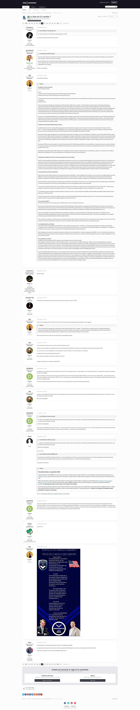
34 (52, 23)
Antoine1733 (30, 298)
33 (49, 23)
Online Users (36, 9)
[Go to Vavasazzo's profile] (29, 35)
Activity (33, 7)
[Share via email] (39, 694)
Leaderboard (44, 9)
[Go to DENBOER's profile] (29, 376)
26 (31, 23)
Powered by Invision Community (70, 707)
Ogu (52, 30)
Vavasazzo (29, 27)
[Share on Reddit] (35, 694)
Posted (41, 27)
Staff (30, 9)
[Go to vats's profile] (29, 350)
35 (54, 23)
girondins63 (29, 50)
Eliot (29, 642)
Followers (112, 16)
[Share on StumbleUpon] (37, 694)
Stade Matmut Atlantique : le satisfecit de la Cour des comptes (55, 493)
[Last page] (61, 23)
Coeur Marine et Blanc (45, 18)
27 (34, 23)
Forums (24, 9)
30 (42, 23)
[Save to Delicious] (32, 694)
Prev (26, 23)
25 (29, 23)
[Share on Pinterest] (41, 694)
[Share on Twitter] (23, 694)
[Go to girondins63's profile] (29, 58)
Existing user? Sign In (104, 2)
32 (47, 23)
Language (66, 706)
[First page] (23, 23)
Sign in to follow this (103, 16)
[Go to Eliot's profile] (29, 650)
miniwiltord (29, 271)
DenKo (29, 524)
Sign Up (114, 2)
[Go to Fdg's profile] (24, 18)
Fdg (29, 18)
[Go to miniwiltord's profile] (29, 279)
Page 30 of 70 (66, 23)
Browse (26, 7)
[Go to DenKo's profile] (29, 531)
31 (44, 23)
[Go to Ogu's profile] (29, 83)
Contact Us (73, 706)
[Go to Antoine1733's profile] (29, 305)
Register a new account (47, 680)
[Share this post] (116, 27)
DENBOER (29, 368)
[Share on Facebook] (25, 694)
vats (29, 342)
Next (58, 23)
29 (39, 23)
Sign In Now (92, 680)
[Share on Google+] (28, 694)
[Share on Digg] (30, 694)
